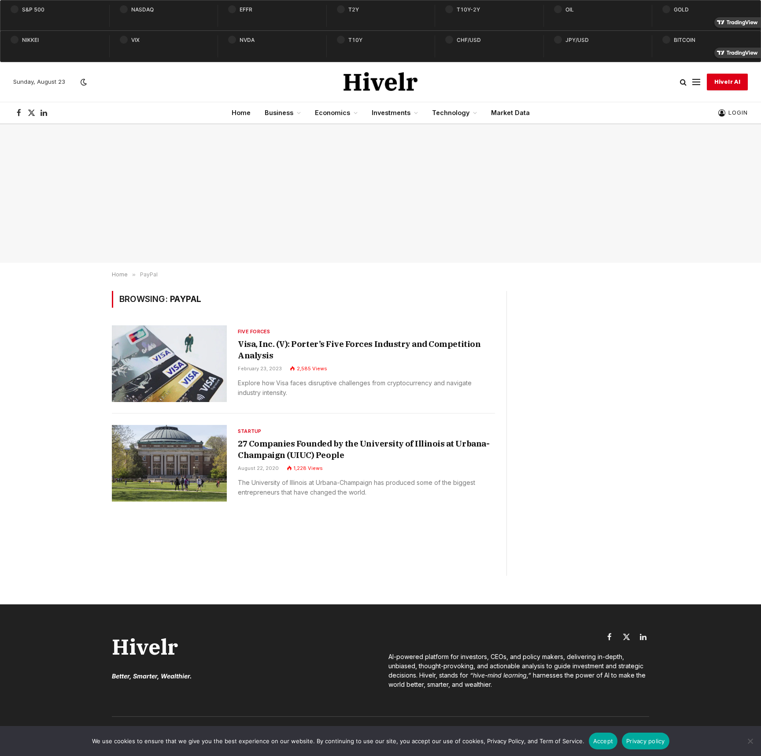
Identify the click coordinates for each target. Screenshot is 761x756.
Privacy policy (645, 741)
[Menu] (696, 82)
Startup (250, 431)
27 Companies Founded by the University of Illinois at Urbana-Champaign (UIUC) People (363, 449)
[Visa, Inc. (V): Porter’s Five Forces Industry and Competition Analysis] (169, 363)
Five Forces (254, 331)
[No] (750, 741)
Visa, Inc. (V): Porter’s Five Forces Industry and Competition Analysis (359, 350)
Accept (603, 741)
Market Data (510, 112)
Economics (332, 112)
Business (279, 112)
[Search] (683, 82)
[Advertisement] (380, 193)
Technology (450, 112)
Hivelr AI (727, 81)
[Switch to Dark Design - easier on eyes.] (82, 82)
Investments (391, 112)
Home (241, 112)
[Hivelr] (381, 82)
